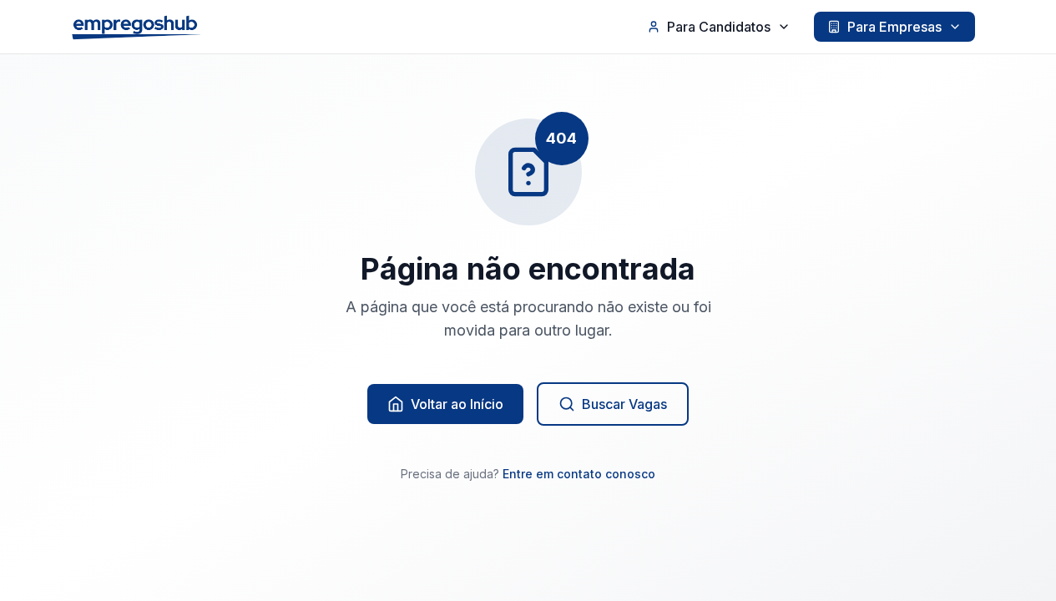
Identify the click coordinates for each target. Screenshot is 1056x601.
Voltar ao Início (457, 404)
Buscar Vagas (624, 404)
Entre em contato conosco (579, 474)
